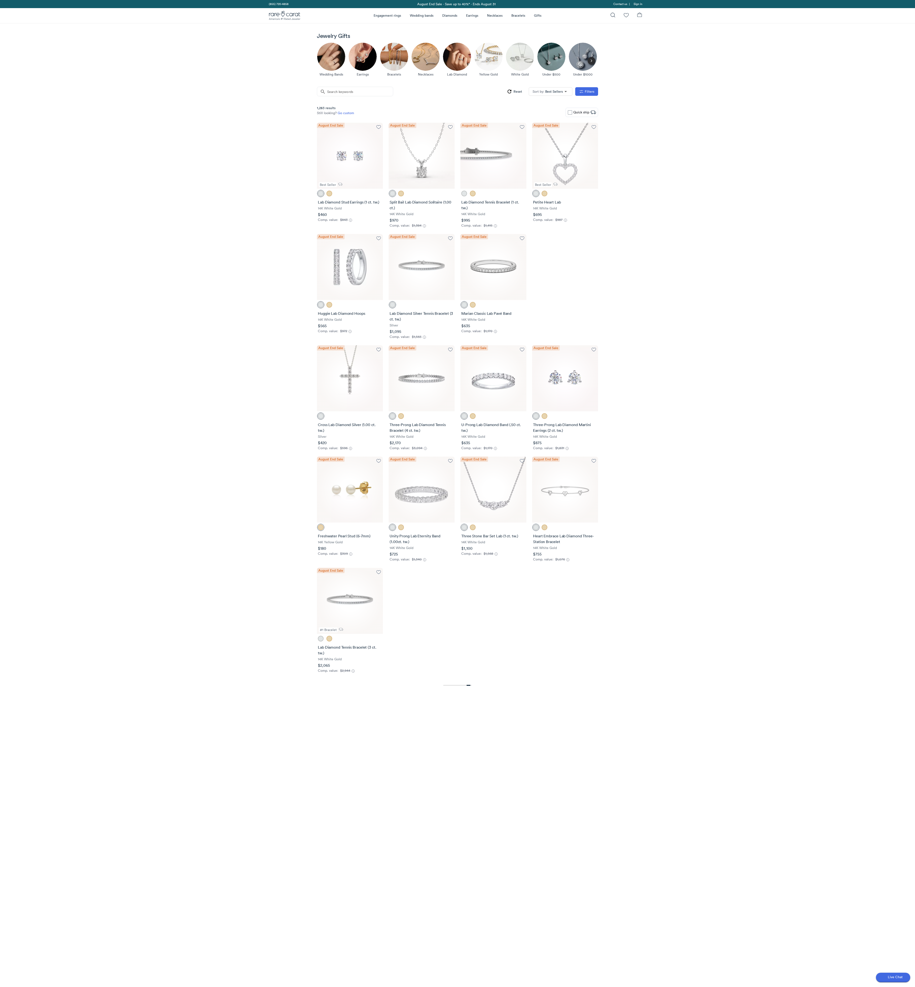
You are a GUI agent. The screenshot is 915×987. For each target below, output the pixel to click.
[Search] (613, 15)
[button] (550, 91)
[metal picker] (321, 193)
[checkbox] (570, 112)
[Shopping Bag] (639, 15)
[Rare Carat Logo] (285, 16)
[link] (278, 4)
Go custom (346, 113)
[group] (514, 91)
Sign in (638, 4)
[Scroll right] (591, 61)
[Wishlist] (626, 15)
